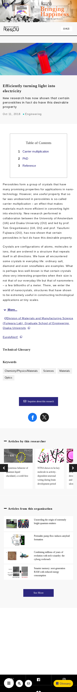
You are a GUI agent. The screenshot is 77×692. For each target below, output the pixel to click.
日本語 (66, 28)
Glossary (65, 683)
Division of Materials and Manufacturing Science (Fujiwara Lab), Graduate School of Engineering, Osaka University (38, 323)
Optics (8, 377)
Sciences (48, 371)
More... (12, 309)
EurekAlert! (10, 337)
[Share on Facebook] (32, 420)
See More (39, 592)
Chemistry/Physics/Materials (21, 371)
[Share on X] (44, 420)
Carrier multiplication (36, 151)
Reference (29, 165)
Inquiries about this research (41, 401)
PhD (25, 158)
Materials (64, 371)
